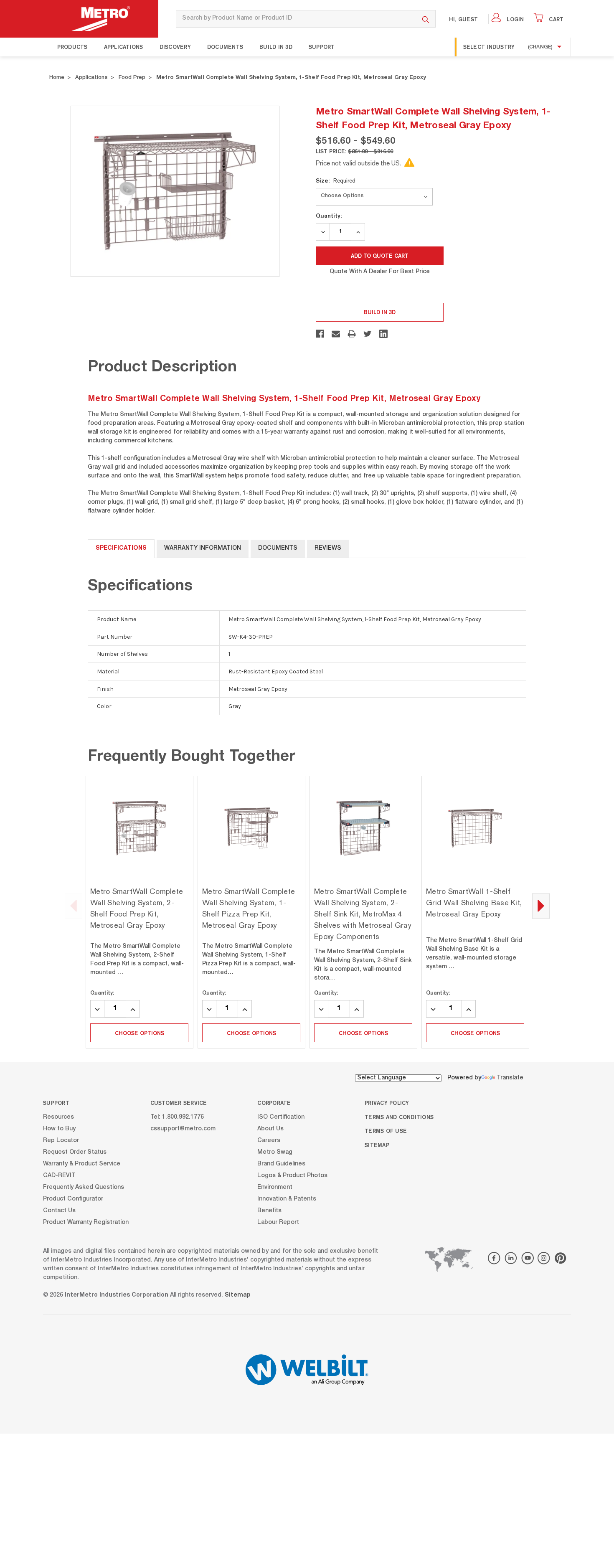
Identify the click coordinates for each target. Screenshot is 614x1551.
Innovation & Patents (286, 1199)
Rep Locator (61, 1140)
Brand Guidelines (281, 1164)
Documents (225, 46)
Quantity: (329, 215)
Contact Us (59, 1210)
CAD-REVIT (59, 1175)
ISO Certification (280, 1117)
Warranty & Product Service (81, 1164)
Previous (73, 906)
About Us (270, 1129)
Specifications (121, 548)
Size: (335, 180)
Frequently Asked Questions (83, 1187)
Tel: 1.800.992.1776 (177, 1117)
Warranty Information (202, 548)
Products (72, 46)
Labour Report (278, 1222)
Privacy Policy (387, 1102)
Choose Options (139, 1033)
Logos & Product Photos (292, 1175)
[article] (139, 912)
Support (322, 46)
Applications (123, 46)
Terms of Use (386, 1130)
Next (541, 906)
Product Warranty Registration (86, 1222)
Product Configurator (73, 1199)
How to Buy (59, 1129)
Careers (268, 1140)
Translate (510, 1078)
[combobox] (296, 19)
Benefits (269, 1210)
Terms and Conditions (399, 1117)
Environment (274, 1187)
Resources (58, 1117)
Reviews (328, 548)
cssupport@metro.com (183, 1129)
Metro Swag (274, 1152)
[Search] (426, 19)
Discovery (175, 46)
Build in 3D (275, 46)
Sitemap (377, 1145)
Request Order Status (75, 1152)
